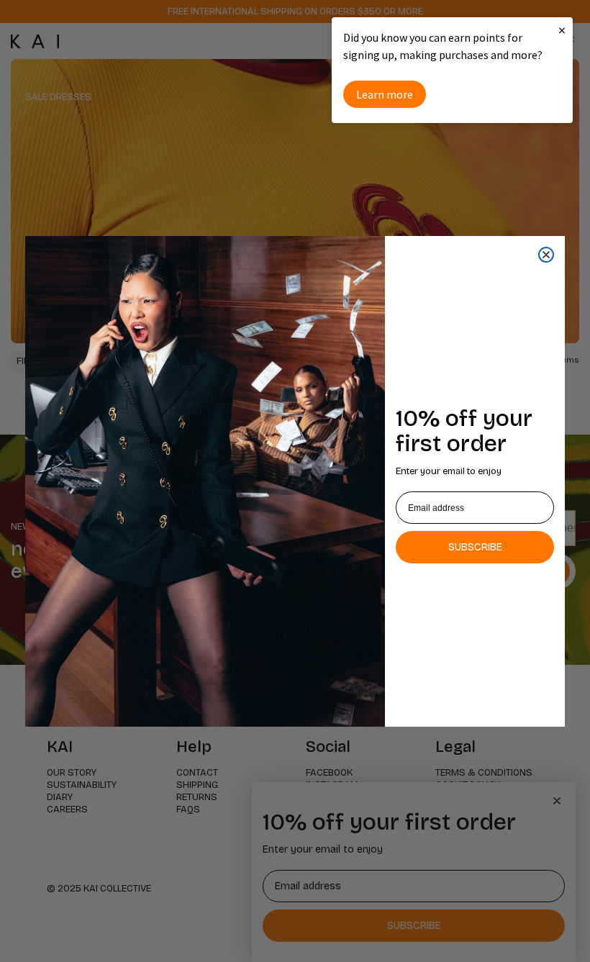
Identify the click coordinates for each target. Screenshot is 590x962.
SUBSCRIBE (475, 547)
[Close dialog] (546, 255)
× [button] (562, 30)
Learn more (384, 94)
